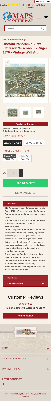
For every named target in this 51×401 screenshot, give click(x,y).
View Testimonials (43, 1)
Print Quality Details (15, 283)
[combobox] (25, 28)
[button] (39, 17)
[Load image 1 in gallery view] (12, 112)
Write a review (25, 316)
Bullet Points (12, 278)
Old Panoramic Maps (18, 40)
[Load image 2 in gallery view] (25, 112)
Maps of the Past (27, 394)
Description (11, 204)
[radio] (12, 143)
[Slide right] (48, 113)
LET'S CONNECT (12, 379)
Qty (4, 173)
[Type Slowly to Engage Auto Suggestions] (42, 28)
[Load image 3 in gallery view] (38, 112)
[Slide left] (3, 113)
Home (5, 40)
